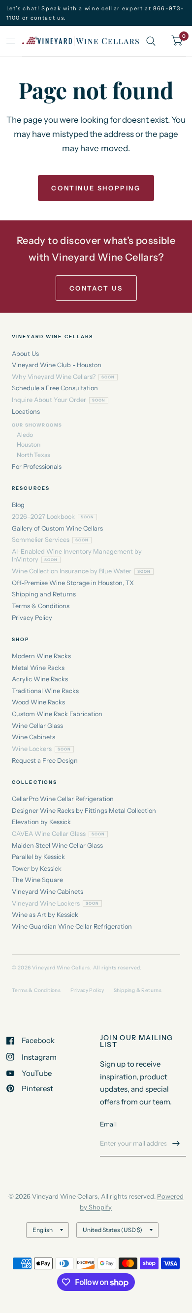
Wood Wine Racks (38, 702)
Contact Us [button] (96, 288)
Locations (26, 411)
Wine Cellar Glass (37, 725)
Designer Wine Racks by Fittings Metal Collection (84, 810)
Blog (18, 505)
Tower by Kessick (37, 868)
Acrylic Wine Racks (40, 679)
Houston (28, 444)
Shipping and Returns (44, 594)
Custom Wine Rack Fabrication (57, 714)
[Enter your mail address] (176, 1143)
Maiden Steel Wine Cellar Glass (57, 845)
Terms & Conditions (40, 606)
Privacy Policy (32, 617)
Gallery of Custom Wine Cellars (57, 528)
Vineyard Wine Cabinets (47, 891)
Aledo (25, 434)
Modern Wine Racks (41, 656)
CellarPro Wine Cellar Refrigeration (63, 799)
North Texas (33, 454)
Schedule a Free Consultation (55, 388)
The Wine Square (37, 880)
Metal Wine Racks (38, 667)
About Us (25, 353)
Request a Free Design (45, 760)
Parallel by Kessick (38, 856)
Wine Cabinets (33, 737)
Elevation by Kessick (41, 822)
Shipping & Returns (137, 990)
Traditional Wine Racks (45, 691)
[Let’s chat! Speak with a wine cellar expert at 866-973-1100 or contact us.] (96, 13)
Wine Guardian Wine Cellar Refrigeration (72, 926)
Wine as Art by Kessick (45, 914)
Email (108, 1124)
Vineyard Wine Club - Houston (56, 365)
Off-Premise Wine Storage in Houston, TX (73, 583)
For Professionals (37, 466)
